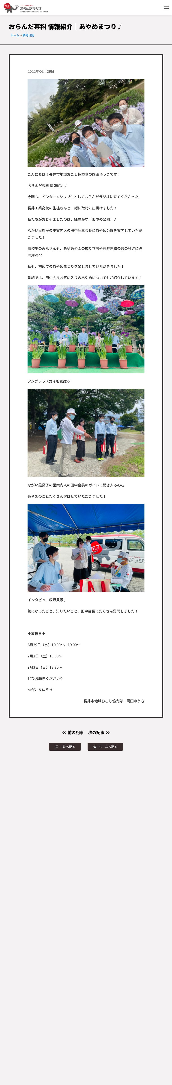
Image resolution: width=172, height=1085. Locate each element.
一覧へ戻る (67, 746)
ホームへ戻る (108, 746)
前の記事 (76, 732)
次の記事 (96, 732)
